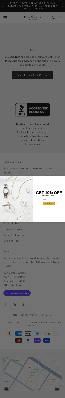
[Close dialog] (2, 178)
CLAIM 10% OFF (48, 203)
